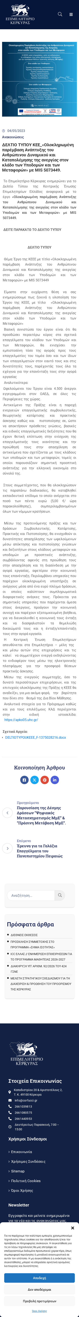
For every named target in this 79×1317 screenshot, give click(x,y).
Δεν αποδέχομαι (39, 1290)
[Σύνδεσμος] (24, 780)
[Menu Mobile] (71, 14)
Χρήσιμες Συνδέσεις (28, 1161)
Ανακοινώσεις (13, 137)
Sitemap (18, 1171)
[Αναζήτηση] (60, 895)
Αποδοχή (39, 1278)
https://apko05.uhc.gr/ (21, 720)
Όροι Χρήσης (39, 1311)
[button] (73, 1227)
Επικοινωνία (21, 1152)
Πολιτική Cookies (26, 1181)
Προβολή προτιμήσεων (39, 1301)
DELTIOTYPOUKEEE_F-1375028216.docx (35, 738)
